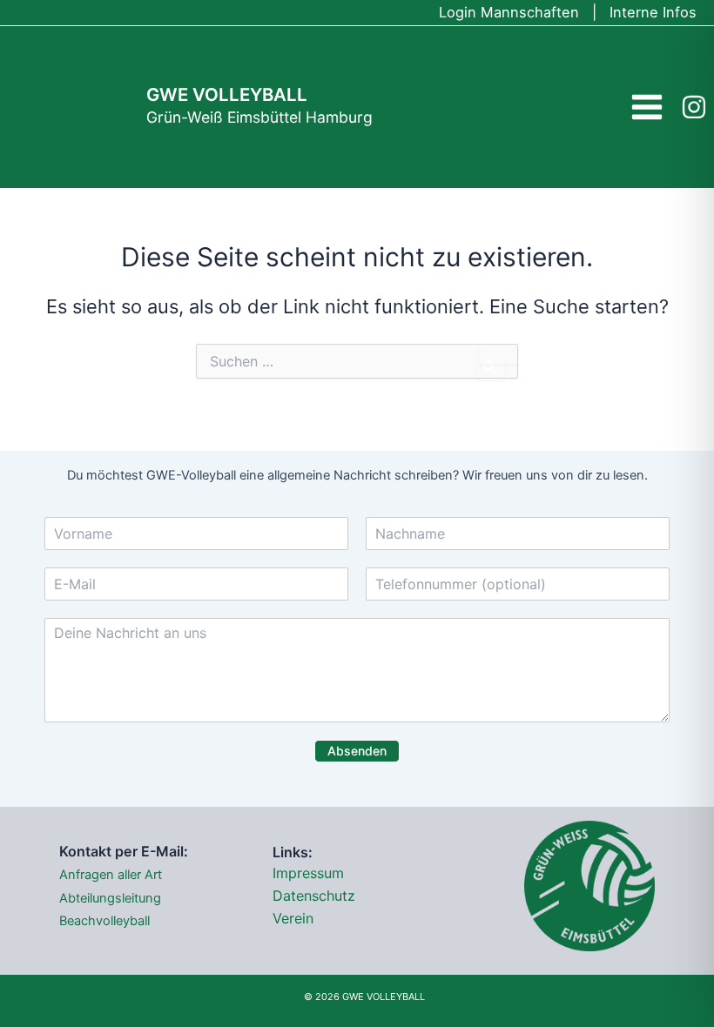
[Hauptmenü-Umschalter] (647, 106)
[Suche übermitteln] (490, 367)
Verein (293, 918)
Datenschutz (314, 895)
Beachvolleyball (104, 921)
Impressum (308, 873)
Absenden (357, 750)
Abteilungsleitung (110, 898)
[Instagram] (694, 107)
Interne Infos (653, 12)
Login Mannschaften (509, 12)
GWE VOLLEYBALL (226, 94)
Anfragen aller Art (110, 875)
